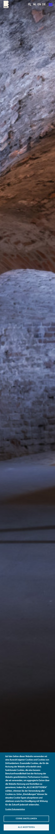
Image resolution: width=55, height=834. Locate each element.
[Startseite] (6, 7)
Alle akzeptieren (26, 827)
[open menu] (51, 4)
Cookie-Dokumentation (15, 809)
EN (39, 4)
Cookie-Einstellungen (26, 819)
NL (34, 4)
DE (44, 4)
